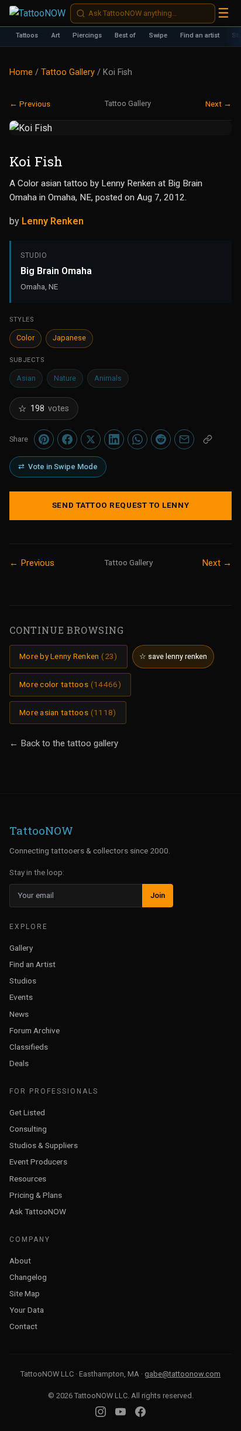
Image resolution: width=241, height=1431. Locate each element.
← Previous (29, 103)
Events (21, 997)
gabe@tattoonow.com (182, 1373)
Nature (65, 378)
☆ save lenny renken (173, 656)
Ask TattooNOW (37, 1211)
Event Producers (38, 1161)
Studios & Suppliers (43, 1145)
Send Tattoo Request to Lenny (120, 505)
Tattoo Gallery (68, 72)
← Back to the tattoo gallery (63, 743)
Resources (27, 1178)
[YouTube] (120, 1411)
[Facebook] (140, 1411)
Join (157, 895)
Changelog (28, 1277)
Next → (218, 103)
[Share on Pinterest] (44, 439)
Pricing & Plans (35, 1195)
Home (21, 72)
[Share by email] (184, 439)
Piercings (87, 35)
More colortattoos (70, 684)
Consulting (28, 1128)
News (19, 1014)
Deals (19, 1063)
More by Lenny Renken (68, 656)
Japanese (69, 337)
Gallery (21, 947)
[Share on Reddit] (161, 439)
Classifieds (28, 1046)
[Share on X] (91, 439)
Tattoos (27, 35)
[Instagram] (100, 1411)
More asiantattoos (67, 712)
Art (55, 35)
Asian (26, 378)
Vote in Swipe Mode (58, 466)
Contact (23, 1326)
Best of (125, 35)
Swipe (158, 35)
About (20, 1260)
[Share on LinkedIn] (114, 439)
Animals (108, 378)
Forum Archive (34, 1030)
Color (25, 337)
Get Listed (27, 1112)
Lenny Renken (53, 221)
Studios (22, 980)
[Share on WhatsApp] (137, 439)
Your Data (26, 1309)
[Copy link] (208, 439)
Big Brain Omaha (56, 270)
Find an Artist (32, 964)
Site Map (24, 1293)
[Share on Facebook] (67, 439)
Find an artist (199, 35)
